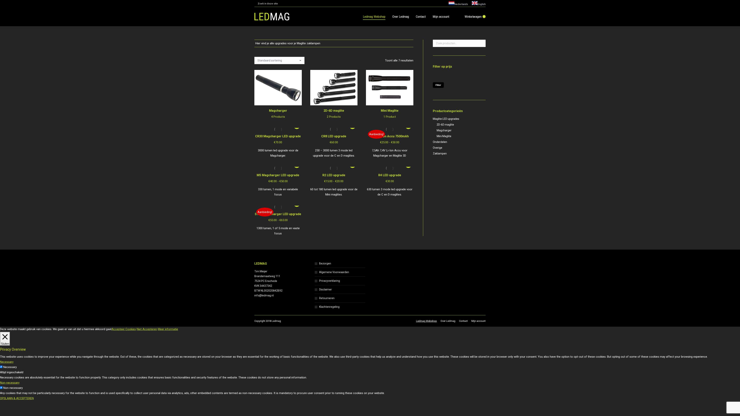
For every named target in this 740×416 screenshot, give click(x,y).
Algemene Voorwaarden (334, 272)
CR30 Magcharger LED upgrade (278, 136)
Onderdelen (440, 141)
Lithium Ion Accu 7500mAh (390, 136)
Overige (437, 147)
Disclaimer (325, 289)
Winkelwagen (474, 16)
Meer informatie (168, 329)
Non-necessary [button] (9, 382)
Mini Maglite (390, 113)
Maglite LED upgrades (446, 118)
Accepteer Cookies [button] (124, 329)
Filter (438, 85)
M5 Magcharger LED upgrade (278, 175)
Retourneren (327, 298)
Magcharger (278, 113)
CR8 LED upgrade (333, 136)
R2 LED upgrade (333, 175)
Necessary (10, 367)
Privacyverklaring (329, 280)
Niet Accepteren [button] (147, 329)
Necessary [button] (6, 362)
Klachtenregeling (329, 306)
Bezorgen (325, 263)
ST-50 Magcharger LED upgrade (278, 214)
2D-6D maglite (334, 113)
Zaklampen (440, 153)
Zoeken (482, 43)
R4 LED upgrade (389, 175)
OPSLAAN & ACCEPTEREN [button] (17, 398)
